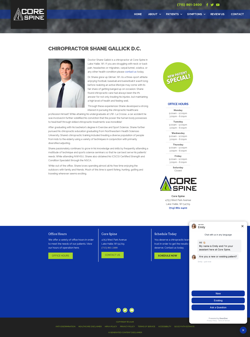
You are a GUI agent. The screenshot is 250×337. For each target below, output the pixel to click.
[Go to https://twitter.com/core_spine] (125, 310)
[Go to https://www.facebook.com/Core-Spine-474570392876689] (118, 310)
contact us (131, 71)
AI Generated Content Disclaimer (125, 332)
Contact (237, 14)
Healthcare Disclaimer (90, 326)
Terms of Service (146, 326)
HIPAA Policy (111, 326)
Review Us (217, 14)
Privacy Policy (127, 326)
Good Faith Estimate (184, 326)
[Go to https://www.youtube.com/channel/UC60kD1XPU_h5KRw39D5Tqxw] (131, 310)
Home (138, 14)
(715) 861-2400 (189, 5)
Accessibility (164, 326)
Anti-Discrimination (65, 326)
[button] (160, 14)
